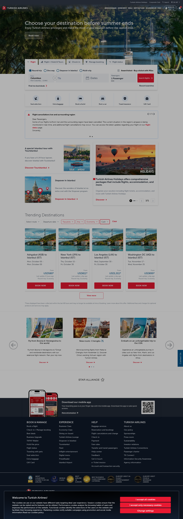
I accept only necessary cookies (145, 505)
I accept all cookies (145, 499)
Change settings (145, 510)
